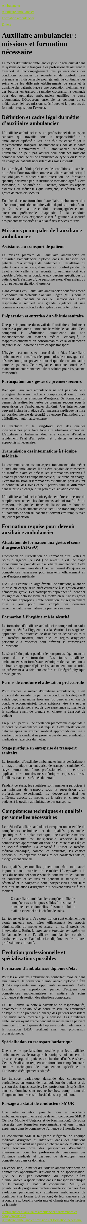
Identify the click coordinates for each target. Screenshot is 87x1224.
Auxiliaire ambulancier (18, 12)
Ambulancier (11, 5)
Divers (6, 24)
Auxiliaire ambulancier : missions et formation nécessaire (42, 1220)
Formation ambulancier (18, 18)
